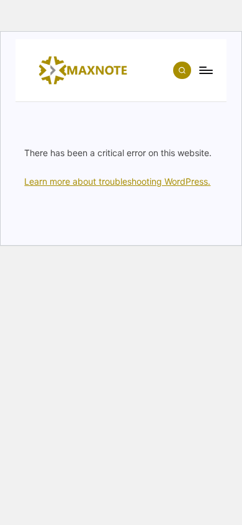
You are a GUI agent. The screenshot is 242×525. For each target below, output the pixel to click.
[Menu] (205, 70)
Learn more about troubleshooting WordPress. (117, 181)
